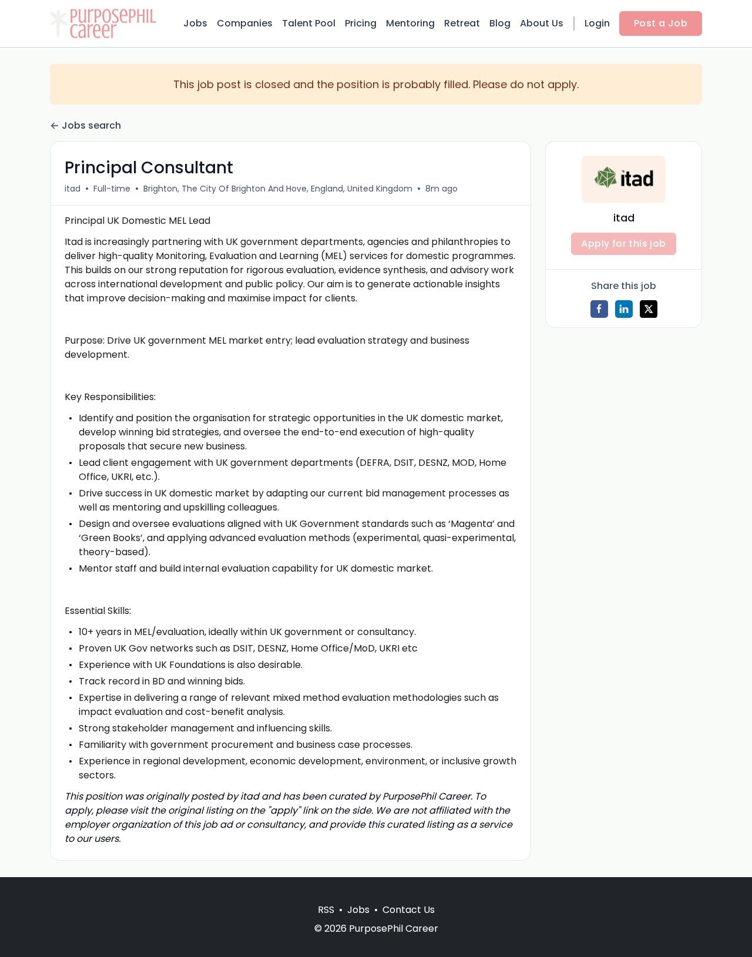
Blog (500, 23)
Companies (245, 23)
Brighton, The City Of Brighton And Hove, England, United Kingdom (277, 188)
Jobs (195, 23)
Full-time (111, 188)
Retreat (462, 23)
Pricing (361, 23)
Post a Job (660, 23)
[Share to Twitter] (648, 309)
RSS (326, 909)
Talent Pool (308, 23)
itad (72, 188)
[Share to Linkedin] (624, 309)
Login (597, 23)
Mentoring (410, 23)
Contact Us (408, 909)
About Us (541, 23)
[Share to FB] (599, 309)
